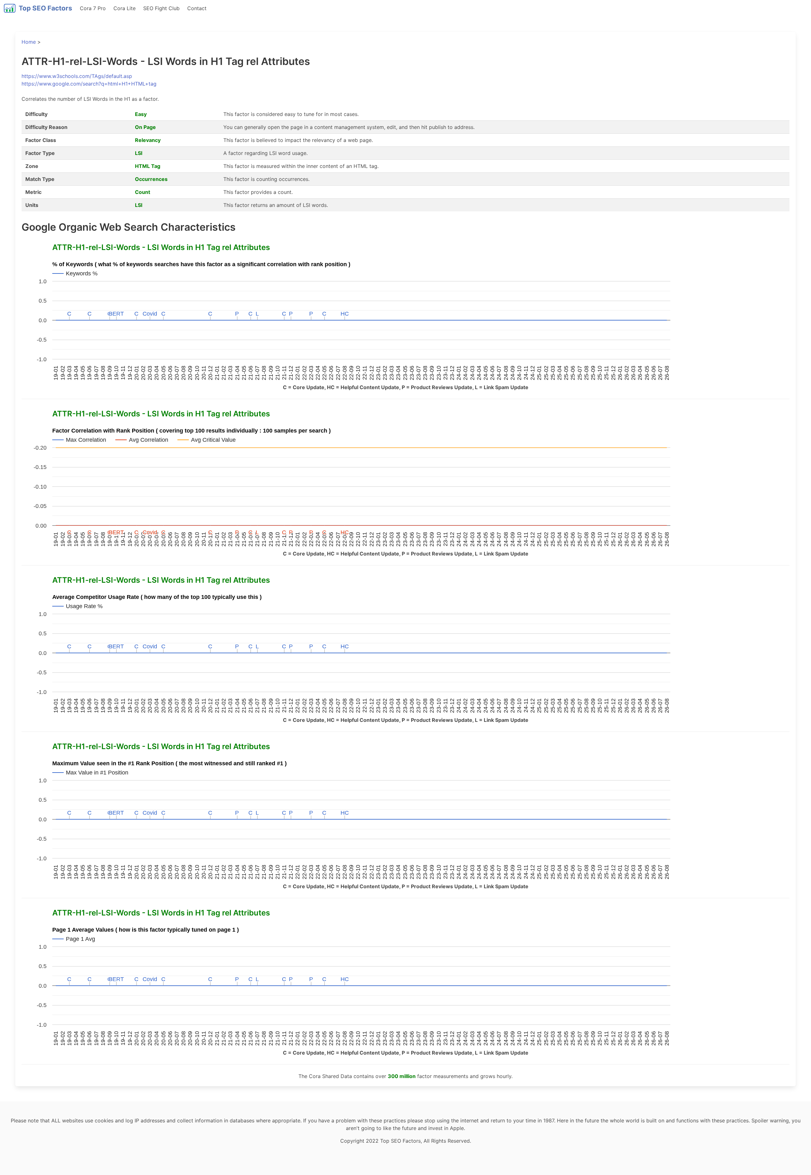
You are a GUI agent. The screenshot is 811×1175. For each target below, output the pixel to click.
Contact (197, 8)
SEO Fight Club (161, 8)
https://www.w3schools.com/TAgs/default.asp (77, 76)
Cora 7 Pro (93, 8)
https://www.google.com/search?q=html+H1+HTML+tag (89, 83)
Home (29, 42)
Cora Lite (124, 8)
